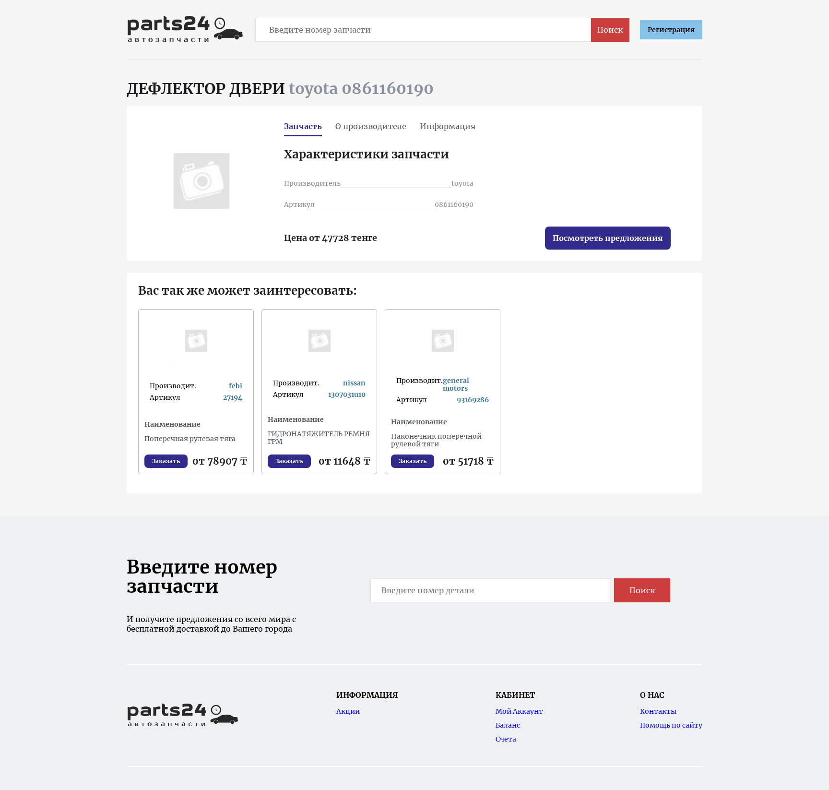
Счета (506, 739)
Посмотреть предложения (608, 238)
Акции (348, 711)
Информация (447, 126)
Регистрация (671, 29)
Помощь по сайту (671, 725)
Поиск (610, 30)
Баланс (508, 725)
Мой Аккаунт (519, 711)
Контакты (658, 711)
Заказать (166, 461)
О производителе (370, 126)
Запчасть (303, 126)
